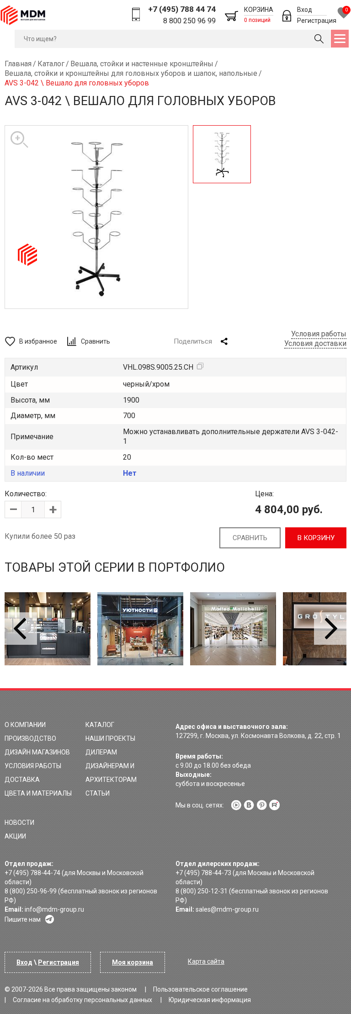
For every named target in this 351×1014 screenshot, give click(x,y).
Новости (19, 822)
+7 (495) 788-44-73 (203, 872)
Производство (30, 738)
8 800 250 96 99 (189, 20)
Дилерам (101, 752)
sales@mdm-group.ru (227, 909)
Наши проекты (110, 738)
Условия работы (318, 333)
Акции (15, 836)
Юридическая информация (210, 999)
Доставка (22, 779)
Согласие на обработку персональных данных (82, 999)
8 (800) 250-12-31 (202, 891)
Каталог (99, 724)
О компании (25, 724)
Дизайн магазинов (37, 752)
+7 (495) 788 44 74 (182, 9)
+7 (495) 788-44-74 (32, 872)
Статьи (97, 793)
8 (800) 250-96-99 (31, 891)
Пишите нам (23, 919)
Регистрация (316, 20)
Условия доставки (315, 343)
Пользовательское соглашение (200, 989)
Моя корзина (132, 962)
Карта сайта (206, 961)
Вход (304, 9)
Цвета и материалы (38, 793)
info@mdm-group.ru (54, 909)
